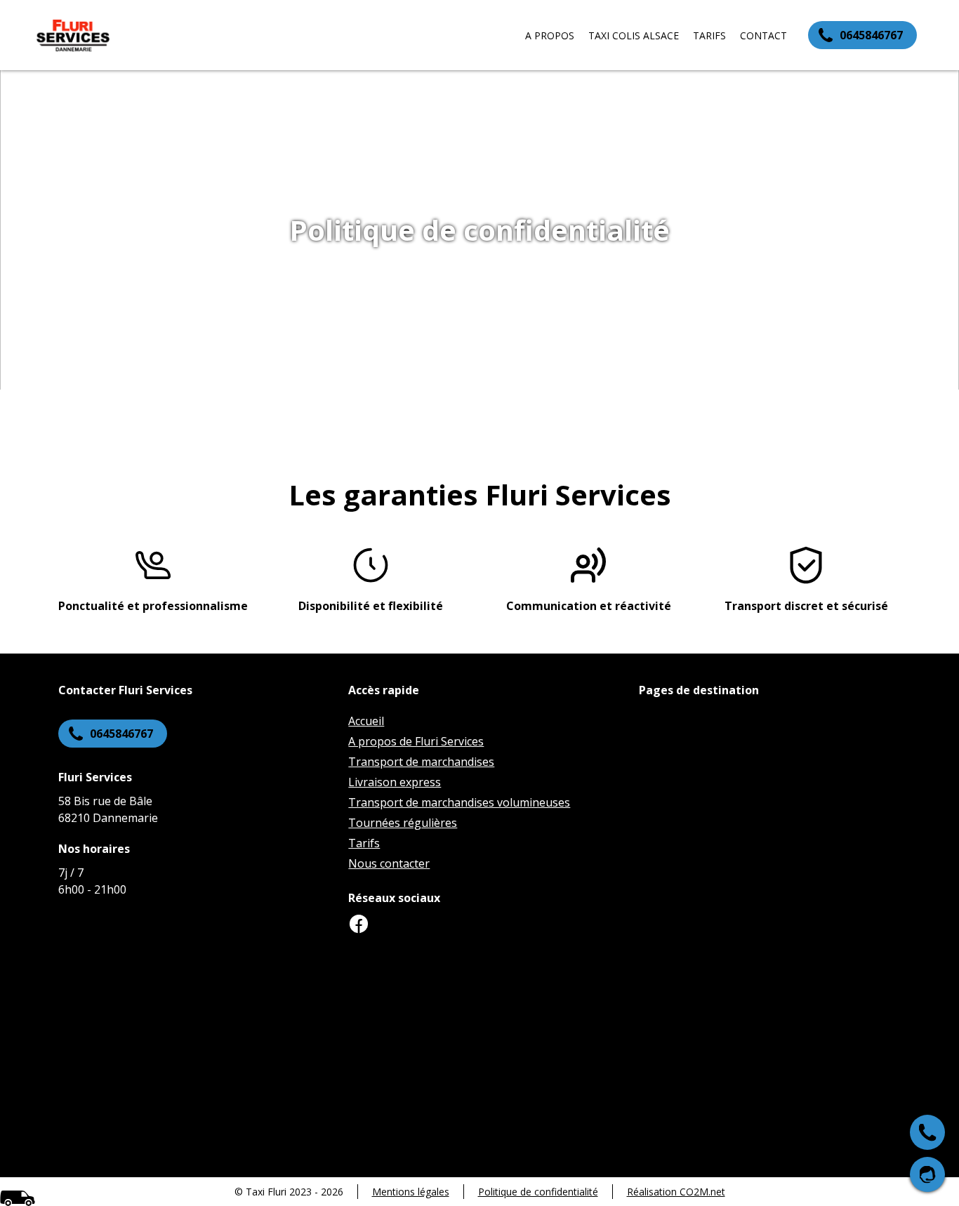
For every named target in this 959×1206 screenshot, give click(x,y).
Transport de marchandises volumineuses (459, 802)
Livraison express (394, 782)
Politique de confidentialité (538, 1191)
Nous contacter (389, 863)
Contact (763, 35)
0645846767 (871, 35)
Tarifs (709, 35)
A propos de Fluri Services (416, 741)
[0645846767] (927, 1132)
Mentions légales (410, 1191)
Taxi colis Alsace (633, 35)
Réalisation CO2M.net (676, 1191)
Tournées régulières (402, 822)
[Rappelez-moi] (927, 1174)
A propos (549, 35)
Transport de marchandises (421, 761)
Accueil (366, 721)
